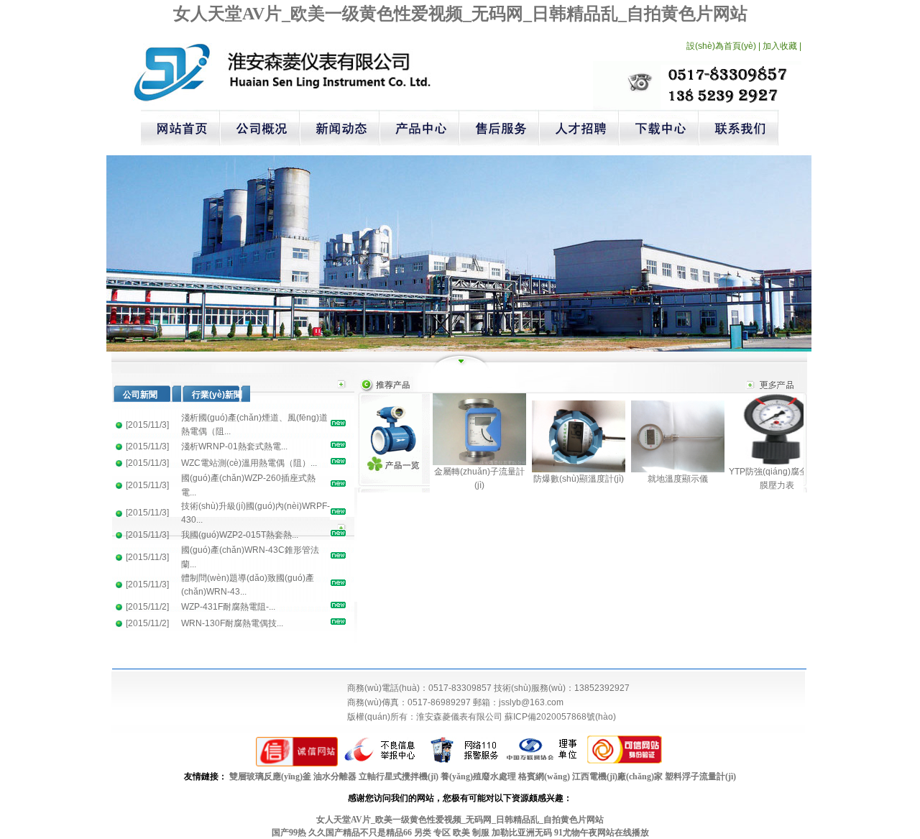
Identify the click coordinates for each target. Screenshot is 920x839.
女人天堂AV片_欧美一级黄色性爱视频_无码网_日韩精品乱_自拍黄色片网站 (460, 13)
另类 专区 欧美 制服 (451, 832)
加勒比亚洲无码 (522, 832)
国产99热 (289, 832)
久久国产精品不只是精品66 (360, 832)
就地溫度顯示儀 (678, 479)
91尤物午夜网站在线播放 (601, 832)
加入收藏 (780, 46)
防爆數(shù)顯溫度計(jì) (578, 479)
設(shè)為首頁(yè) (721, 46)
